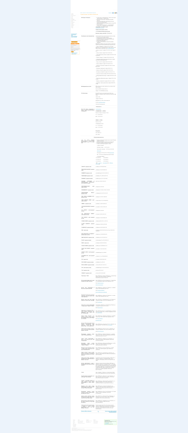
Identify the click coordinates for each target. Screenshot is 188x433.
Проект (72, 26)
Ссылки (72, 27)
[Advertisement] (98, 15)
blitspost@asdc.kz (100, 307)
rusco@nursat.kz (100, 302)
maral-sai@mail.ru (100, 318)
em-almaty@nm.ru (99, 312)
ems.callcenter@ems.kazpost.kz (100, 27)
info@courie (97, 163)
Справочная (84, 12)
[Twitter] (113, 13)
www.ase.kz (100, 162)
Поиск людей (87, 421)
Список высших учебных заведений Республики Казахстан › (110, 411)
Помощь (72, 25)
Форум (72, 18)
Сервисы (87, 419)
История (74, 422)
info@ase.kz (111, 162)
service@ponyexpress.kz (102, 102)
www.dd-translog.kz (98, 109)
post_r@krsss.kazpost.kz (111, 48)
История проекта (96, 423)
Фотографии (72, 19)
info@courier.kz (99, 150)
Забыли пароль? (74, 53)
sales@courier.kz (112, 152)
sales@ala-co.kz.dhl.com (101, 290)
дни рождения (76, 430)
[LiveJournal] (116, 13)
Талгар (72, 16)
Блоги (72, 17)
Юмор (72, 35)
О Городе (115, 9)
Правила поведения (96, 421)
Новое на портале (73, 15)
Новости (72, 14)
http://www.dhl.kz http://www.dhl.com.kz (101, 292)
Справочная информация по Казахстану (91, 12)
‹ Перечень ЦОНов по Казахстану (86, 411)
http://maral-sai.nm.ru (98, 320)
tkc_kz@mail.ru (110, 324)
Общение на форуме (80, 422)
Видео (72, 21)
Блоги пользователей (80, 421)
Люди (79, 419)
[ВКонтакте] (112, 13)
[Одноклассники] (114, 13)
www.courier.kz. (105, 162)
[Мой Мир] (115, 13)
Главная (81, 12)
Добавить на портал (73, 20)
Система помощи (96, 422)
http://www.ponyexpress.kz (99, 284)
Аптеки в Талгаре (73, 34)
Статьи (74, 421)
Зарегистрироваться (74, 52)
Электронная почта (88, 422)
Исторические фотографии (74, 425)
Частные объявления (74, 36)
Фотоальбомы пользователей (81, 423)
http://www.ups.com (101, 331)
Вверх (98, 412)
